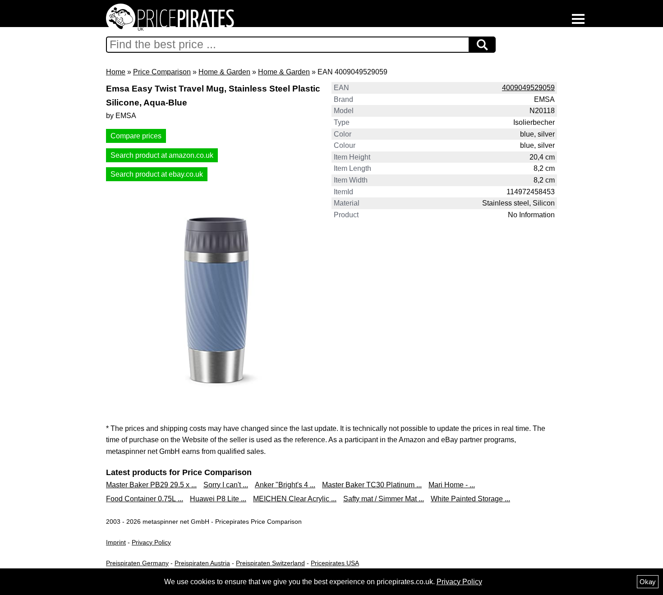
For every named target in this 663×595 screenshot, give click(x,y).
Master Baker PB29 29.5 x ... (151, 485)
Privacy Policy (151, 542)
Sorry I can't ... (225, 485)
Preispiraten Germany (137, 563)
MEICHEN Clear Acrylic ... (294, 499)
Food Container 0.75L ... (144, 499)
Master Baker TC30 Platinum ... (372, 485)
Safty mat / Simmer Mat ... (383, 499)
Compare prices (135, 136)
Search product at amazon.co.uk (161, 155)
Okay (648, 582)
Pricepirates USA (335, 563)
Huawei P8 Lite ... (218, 499)
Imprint (116, 542)
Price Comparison (162, 72)
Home (115, 72)
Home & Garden (224, 72)
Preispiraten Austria (202, 563)
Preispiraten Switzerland (270, 563)
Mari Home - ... (451, 485)
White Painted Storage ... (470, 499)
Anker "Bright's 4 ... (285, 485)
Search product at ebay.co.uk (156, 174)
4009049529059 (528, 88)
